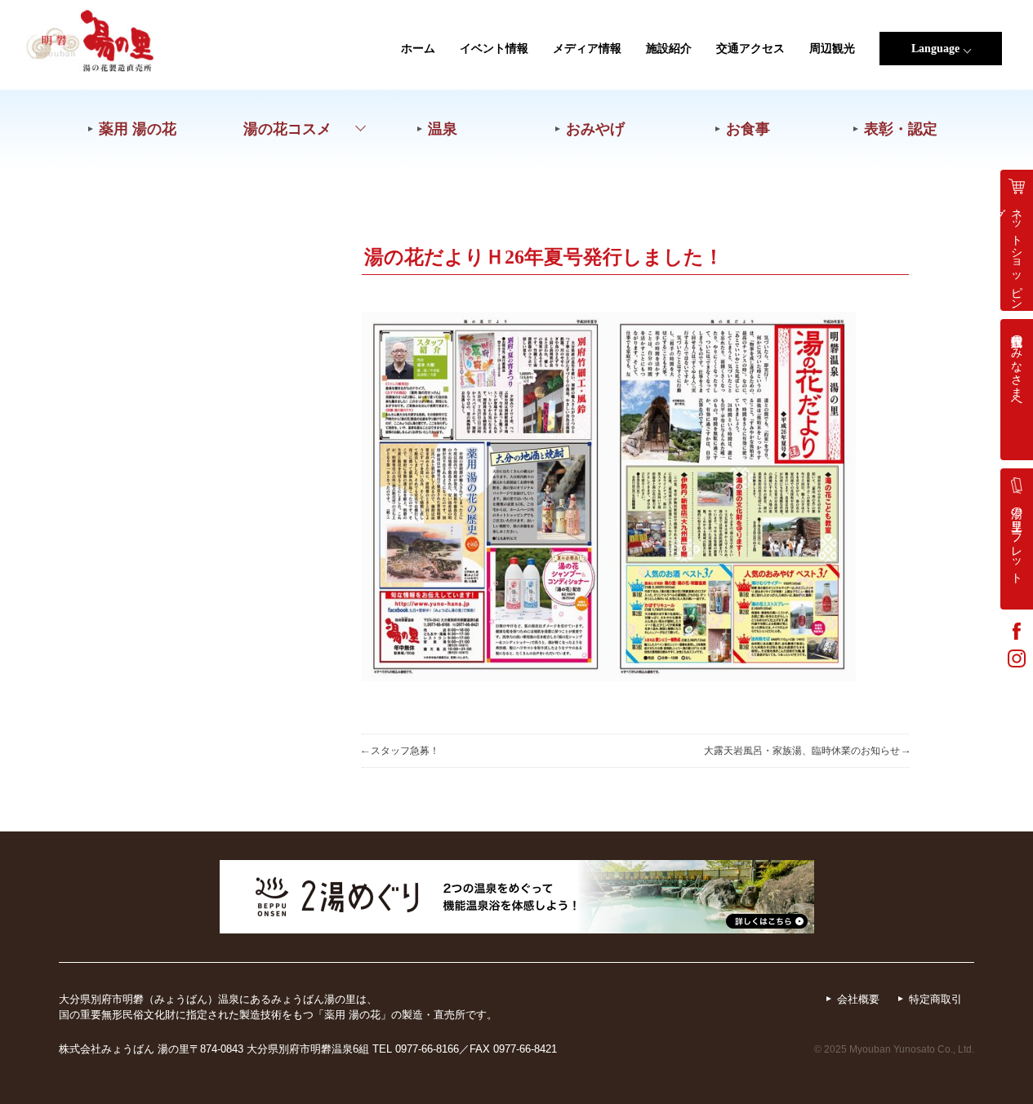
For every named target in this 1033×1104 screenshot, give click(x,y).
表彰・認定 (900, 129)
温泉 (442, 129)
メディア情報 (587, 48)
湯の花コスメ (287, 129)
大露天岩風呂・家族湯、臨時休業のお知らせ (806, 750)
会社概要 (858, 999)
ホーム (418, 48)
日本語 (941, 78)
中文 (940, 178)
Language (935, 48)
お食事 (748, 129)
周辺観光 (832, 48)
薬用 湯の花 (137, 129)
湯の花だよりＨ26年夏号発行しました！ (544, 257)
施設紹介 (669, 48)
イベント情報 (494, 48)
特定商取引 (935, 999)
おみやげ (595, 129)
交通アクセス (750, 48)
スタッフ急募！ (400, 750)
